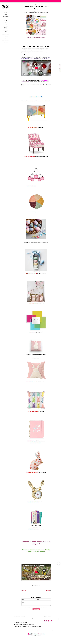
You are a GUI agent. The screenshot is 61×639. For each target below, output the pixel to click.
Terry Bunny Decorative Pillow (33, 411)
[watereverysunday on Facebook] (45, 621)
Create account (5, 16)
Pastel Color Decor (42, 12)
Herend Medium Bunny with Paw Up (32, 472)
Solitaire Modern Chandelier (32, 185)
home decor (37, 12)
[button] (58, 563)
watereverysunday (38, 635)
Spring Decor (47, 12)
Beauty (5, 27)
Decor (6, 28)
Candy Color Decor (27, 12)
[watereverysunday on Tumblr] (50, 621)
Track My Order (5, 38)
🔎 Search (5, 36)
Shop (6, 22)
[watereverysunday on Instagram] (48, 621)
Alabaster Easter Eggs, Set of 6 (31, 273)
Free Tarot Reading (5, 34)
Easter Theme (33, 12)
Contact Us (6, 42)
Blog (5, 24)
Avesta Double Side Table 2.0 (33, 127)
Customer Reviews (5, 40)
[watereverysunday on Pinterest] (46, 621)
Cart (6, 12)
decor (36, 4)
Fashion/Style (5, 26)
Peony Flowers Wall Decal (33, 303)
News (6, 31)
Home (6, 20)
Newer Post (48, 590)
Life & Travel (5, 30)
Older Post (24, 590)
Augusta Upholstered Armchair (30, 156)
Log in (6, 14)
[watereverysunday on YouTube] (51, 621)
